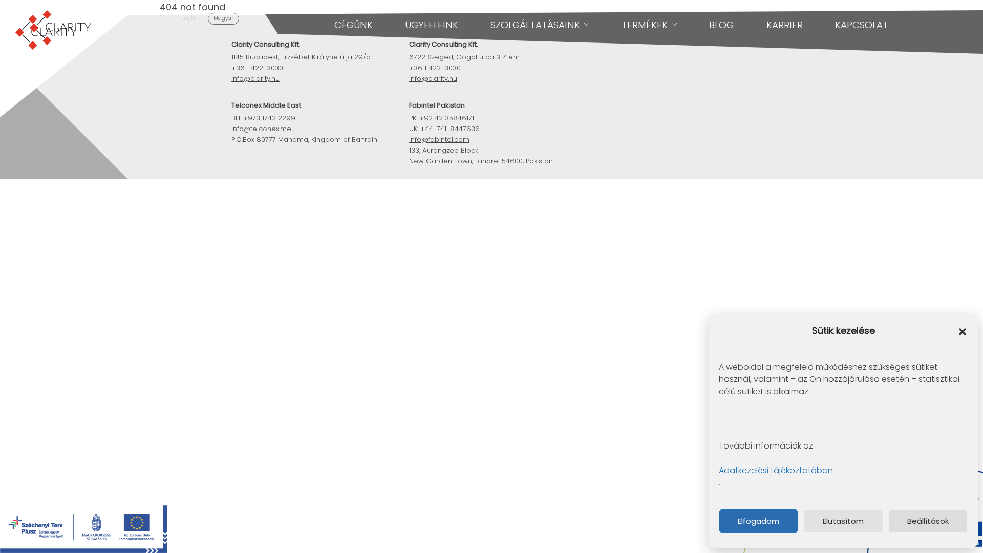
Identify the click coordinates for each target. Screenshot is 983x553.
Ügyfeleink (431, 25)
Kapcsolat (861, 25)
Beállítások (928, 521)
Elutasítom (843, 521)
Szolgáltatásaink (535, 25)
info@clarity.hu (255, 78)
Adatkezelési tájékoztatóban (776, 470)
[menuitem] (190, 19)
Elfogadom (758, 521)
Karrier (784, 25)
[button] (962, 331)
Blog (721, 25)
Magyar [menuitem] (223, 18)
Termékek (645, 25)
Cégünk (353, 25)
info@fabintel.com (439, 139)
